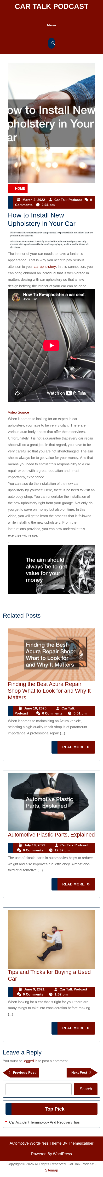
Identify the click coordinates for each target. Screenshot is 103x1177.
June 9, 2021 (34, 989)
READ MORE (78, 749)
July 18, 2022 (34, 845)
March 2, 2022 (34, 200)
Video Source (18, 412)
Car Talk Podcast (51, 6)
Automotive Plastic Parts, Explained (51, 835)
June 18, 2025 (35, 708)
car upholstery (45, 266)
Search (86, 1089)
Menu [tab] (51, 25)
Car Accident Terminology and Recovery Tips (44, 1122)
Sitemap (51, 1170)
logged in (30, 1061)
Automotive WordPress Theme (36, 1143)
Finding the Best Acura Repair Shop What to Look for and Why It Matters (49, 691)
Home (20, 188)
